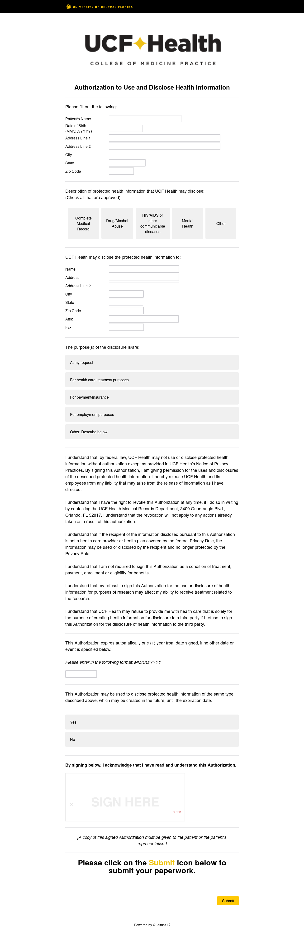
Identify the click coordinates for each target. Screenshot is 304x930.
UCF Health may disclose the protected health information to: (123, 257)
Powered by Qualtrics (150, 924)
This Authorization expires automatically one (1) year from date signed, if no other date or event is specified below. (149, 652)
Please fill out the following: (91, 106)
